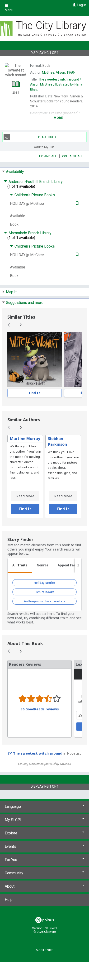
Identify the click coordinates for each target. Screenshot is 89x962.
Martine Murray (25, 438)
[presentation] (34, 359)
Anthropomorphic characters (44, 601)
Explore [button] (11, 833)
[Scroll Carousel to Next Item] (20, 325)
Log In (81, 5)
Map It (11, 292)
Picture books (44, 592)
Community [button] (14, 873)
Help (9, 899)
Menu (9, 10)
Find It (34, 393)
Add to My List (44, 147)
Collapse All (72, 156)
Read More (25, 496)
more (58, 118)
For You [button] (11, 859)
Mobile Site (44, 950)
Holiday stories (45, 583)
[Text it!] (76, 203)
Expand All (48, 156)
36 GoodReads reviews (40, 709)
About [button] (9, 886)
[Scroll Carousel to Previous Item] (9, 325)
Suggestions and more (24, 302)
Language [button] (13, 806)
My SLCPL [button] (13, 820)
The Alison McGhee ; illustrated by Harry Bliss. (56, 84)
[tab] (20, 565)
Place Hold (47, 137)
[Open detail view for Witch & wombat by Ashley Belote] (34, 359)
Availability (15, 171)
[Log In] (73, 5)
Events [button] (10, 846)
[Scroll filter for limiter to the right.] (78, 565)
